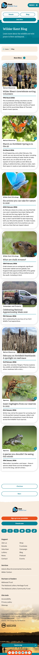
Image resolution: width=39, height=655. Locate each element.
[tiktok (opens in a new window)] (34, 531)
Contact (4, 559)
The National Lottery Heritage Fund (14, 586)
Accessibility (6, 599)
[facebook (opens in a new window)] (4, 531)
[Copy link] (19, 652)
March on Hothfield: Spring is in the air (18, 145)
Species (6, 400)
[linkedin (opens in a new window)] (28, 531)
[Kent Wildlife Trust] (7, 8)
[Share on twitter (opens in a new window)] (9, 652)
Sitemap (4, 605)
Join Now (19, 19)
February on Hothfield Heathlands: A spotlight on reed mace (19, 356)
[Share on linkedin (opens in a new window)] (16, 652)
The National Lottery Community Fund (15, 589)
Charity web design (8, 620)
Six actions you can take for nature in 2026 (19, 202)
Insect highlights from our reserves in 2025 (19, 405)
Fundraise (23, 546)
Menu (32, 5)
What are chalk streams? (14, 259)
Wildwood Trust (7, 582)
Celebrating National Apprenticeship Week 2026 (15, 311)
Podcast (23, 556)
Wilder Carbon (6, 572)
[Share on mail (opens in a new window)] (22, 652)
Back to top (18, 645)
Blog (21, 552)
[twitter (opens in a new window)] (16, 531)
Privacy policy (6, 602)
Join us (4, 543)
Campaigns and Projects (12, 306)
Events (22, 559)
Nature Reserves (9, 88)
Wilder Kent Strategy (11, 197)
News (3, 556)
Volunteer (5, 549)
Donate (11, 14)
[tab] (7, 49)
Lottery (4, 552)
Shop (27, 14)
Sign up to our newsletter (19, 518)
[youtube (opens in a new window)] (22, 531)
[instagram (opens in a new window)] (10, 531)
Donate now (19, 523)
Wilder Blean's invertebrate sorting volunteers (19, 92)
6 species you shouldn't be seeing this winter (18, 455)
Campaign (23, 549)
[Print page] (26, 652)
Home (7, 49)
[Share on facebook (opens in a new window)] (13, 652)
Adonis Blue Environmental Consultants (16, 569)
